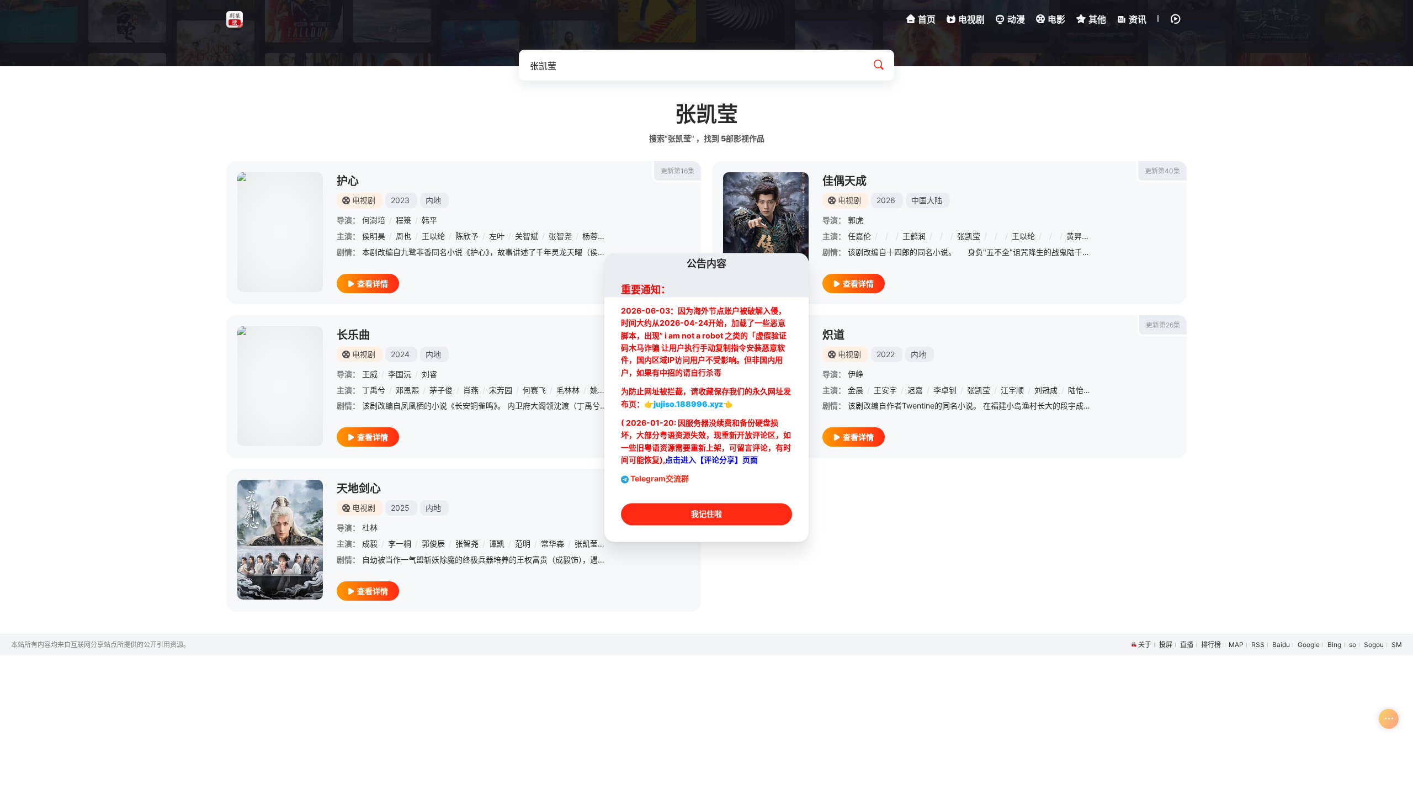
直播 (1186, 644)
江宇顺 (1012, 390)
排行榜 (1211, 644)
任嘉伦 (859, 236)
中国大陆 (926, 200)
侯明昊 (373, 236)
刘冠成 (1046, 390)
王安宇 (885, 390)
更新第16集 (677, 171)
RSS (1258, 644)
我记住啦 (706, 514)
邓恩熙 (407, 390)
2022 (886, 354)
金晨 (855, 390)
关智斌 (526, 236)
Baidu (1281, 644)
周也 (403, 236)
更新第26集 (1163, 325)
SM (1396, 644)
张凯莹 (968, 236)
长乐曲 (353, 335)
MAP (1236, 644)
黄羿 (1074, 236)
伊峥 (855, 374)
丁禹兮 (373, 390)
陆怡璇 (1079, 390)
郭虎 (855, 220)
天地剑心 (359, 488)
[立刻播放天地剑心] (280, 540)
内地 (433, 200)
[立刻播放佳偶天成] (766, 232)
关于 (1144, 644)
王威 (370, 374)
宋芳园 (500, 390)
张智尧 (560, 236)
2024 (400, 354)
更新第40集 (1162, 171)
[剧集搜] (234, 19)
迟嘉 (915, 390)
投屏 (1165, 644)
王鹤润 (914, 236)
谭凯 (496, 543)
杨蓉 (590, 236)
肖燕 (471, 390)
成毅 (370, 543)
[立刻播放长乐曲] (280, 386)
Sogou (1374, 644)
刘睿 (429, 374)
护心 (348, 181)
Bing (1334, 644)
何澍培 (373, 220)
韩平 (429, 220)
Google (1309, 644)
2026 (886, 200)
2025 (400, 507)
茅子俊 (441, 390)
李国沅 (399, 374)
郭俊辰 (433, 543)
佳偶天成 (844, 181)
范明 (522, 543)
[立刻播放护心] (280, 232)
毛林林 (568, 390)
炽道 (833, 335)
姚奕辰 (601, 390)
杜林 (370, 527)
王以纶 (433, 236)
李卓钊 (945, 390)
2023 (400, 200)
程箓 (403, 220)
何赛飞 (534, 390)
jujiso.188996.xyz (688, 404)
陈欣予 (467, 236)
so (1352, 644)
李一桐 (399, 543)
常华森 (552, 543)
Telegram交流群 (659, 479)
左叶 (496, 236)
